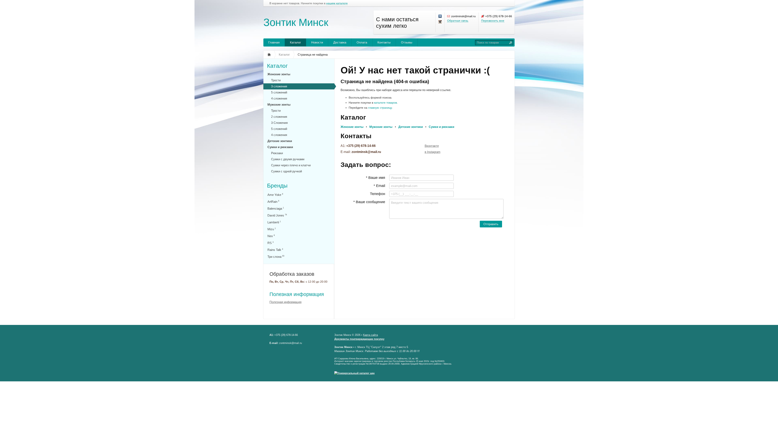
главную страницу (380, 107)
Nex (271, 236)
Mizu (271, 229)
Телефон (377, 194)
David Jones (277, 215)
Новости (317, 42)
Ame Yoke (275, 194)
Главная (274, 42)
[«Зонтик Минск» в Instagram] (440, 22)
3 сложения (279, 86)
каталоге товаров (385, 102)
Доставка (339, 42)
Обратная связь (457, 20)
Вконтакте (432, 145)
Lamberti (274, 222)
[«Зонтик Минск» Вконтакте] (440, 16)
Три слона (275, 256)
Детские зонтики (279, 141)
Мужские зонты (279, 104)
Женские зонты (278, 74)
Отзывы (406, 42)
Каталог (295, 42)
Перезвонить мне (492, 20)
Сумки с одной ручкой (286, 171)
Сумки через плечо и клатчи (291, 165)
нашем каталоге (337, 3)
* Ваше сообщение (369, 202)
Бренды (277, 185)
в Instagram (432, 152)
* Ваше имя (375, 178)
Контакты (384, 42)
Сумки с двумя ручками (287, 159)
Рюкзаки (277, 153)
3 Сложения (279, 122)
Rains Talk (275, 249)
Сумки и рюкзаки (280, 147)
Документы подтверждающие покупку (359, 338)
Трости (276, 80)
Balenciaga (275, 208)
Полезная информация (296, 294)
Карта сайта (370, 334)
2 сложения (279, 116)
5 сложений (279, 92)
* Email (379, 186)
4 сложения (279, 98)
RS (270, 243)
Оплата (362, 42)
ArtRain (273, 201)
